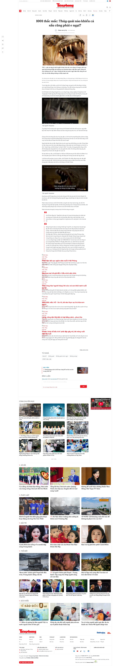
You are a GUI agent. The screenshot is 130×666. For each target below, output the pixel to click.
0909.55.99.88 (42, 649)
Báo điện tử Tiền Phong (65, 5)
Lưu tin (2, 44)
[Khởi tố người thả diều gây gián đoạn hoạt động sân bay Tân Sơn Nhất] (34, 506)
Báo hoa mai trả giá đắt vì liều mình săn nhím (59, 273)
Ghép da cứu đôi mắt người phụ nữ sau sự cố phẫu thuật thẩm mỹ (64, 623)
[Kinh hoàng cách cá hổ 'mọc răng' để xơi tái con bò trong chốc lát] (82, 370)
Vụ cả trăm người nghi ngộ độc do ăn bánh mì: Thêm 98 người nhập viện (95, 623)
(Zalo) (47, 649)
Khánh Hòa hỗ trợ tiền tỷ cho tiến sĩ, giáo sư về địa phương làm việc (77, 436)
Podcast (52, 637)
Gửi (83, 386)
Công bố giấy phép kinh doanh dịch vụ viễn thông (54, 418)
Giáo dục (90, 11)
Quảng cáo (92, 1)
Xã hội (24, 11)
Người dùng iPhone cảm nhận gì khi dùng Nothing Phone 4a (29, 454)
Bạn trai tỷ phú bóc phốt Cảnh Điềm (95, 545)
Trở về (2, 52)
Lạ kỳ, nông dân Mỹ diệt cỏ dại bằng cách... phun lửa (62, 317)
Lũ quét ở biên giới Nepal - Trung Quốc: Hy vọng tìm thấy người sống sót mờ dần (63, 574)
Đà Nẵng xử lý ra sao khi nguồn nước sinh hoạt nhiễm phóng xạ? (29, 436)
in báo (86, 15)
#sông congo (73, 356)
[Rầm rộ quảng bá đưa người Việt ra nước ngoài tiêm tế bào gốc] (34, 612)
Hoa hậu (101, 11)
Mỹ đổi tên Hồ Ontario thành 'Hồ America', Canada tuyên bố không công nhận (28, 595)
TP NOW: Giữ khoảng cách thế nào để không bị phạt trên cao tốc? (95, 518)
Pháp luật (60, 11)
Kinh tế (29, 11)
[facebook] (107, 1)
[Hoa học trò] (109, 633)
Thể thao (66, 11)
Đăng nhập (44, 379)
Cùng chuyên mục (26, 401)
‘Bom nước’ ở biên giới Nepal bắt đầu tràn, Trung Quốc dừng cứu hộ (32, 573)
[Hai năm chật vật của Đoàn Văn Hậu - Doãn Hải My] (65, 534)
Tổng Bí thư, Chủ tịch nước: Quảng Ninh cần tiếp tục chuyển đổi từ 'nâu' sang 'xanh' (63, 489)
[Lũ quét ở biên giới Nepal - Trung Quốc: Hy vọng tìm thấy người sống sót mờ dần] (65, 562)
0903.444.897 (60, 649)
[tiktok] (81, 651)
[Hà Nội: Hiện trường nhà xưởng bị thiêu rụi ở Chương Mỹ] (65, 506)
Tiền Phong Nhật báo (57, 1)
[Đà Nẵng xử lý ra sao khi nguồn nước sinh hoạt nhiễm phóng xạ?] (30, 427)
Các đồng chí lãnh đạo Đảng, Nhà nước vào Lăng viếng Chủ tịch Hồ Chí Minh (33, 488)
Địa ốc (39, 11)
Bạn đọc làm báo (27, 662)
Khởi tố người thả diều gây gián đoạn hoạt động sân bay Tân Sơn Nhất (33, 518)
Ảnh (40, 637)
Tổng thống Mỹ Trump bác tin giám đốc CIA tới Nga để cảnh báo (76, 594)
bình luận (89, 15)
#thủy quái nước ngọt (62, 356)
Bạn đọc (82, 641)
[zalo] (85, 651)
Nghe (2, 36)
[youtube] (110, 1)
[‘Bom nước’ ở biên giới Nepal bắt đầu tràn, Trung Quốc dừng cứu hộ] (34, 562)
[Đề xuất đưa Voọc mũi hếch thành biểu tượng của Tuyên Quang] (77, 410)
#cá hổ (44, 356)
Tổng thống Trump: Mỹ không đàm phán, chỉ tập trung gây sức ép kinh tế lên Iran (53, 595)
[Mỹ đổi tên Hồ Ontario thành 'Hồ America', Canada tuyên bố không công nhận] (29, 585)
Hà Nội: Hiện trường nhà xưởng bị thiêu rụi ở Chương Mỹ (64, 518)
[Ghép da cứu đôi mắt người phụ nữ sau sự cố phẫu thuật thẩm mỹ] (65, 612)
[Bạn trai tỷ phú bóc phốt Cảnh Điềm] (96, 534)
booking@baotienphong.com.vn (45, 651)
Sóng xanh (34, 11)
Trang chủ (20, 11)
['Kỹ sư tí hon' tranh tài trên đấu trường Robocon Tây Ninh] (77, 445)
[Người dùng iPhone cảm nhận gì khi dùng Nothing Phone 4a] (30, 445)
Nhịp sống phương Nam (34, 644)
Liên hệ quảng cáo (42, 647)
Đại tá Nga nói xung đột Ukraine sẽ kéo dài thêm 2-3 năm (94, 573)
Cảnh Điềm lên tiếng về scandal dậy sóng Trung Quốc (32, 546)
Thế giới (50, 11)
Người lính (72, 11)
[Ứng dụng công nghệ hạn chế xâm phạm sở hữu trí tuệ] (54, 445)
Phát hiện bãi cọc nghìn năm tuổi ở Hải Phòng (59, 261)
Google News (92, 15)
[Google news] (89, 651)
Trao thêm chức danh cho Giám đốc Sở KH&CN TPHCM (53, 436)
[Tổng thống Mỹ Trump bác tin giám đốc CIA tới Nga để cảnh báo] (76, 585)
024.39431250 (24, 652)
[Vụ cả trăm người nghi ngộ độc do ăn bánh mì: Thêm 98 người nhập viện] (96, 612)
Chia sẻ (2, 40)
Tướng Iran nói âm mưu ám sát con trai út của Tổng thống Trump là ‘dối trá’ (100, 595)
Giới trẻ (55, 11)
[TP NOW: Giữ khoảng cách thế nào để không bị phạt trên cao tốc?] (96, 506)
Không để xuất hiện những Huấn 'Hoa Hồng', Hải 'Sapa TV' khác (95, 488)
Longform (62, 637)
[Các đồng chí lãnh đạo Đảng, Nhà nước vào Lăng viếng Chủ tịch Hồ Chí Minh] (34, 476)
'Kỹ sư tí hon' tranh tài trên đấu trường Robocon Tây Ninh (76, 454)
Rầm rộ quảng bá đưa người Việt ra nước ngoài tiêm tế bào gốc (33, 623)
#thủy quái (51, 356)
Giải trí (84, 11)
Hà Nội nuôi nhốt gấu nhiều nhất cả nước (29, 418)
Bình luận (2, 48)
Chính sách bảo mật (99, 647)
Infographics (73, 637)
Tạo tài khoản (53, 379)
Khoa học (95, 11)
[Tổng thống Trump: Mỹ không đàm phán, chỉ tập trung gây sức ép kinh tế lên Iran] (53, 585)
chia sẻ (80, 15)
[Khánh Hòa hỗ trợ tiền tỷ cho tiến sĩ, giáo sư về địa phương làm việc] (77, 427)
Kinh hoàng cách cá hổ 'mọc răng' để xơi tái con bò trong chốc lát (58, 370)
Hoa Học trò (78, 1)
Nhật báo (31, 637)
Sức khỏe (45, 11)
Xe (76, 11)
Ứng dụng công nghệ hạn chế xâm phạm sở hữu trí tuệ (52, 454)
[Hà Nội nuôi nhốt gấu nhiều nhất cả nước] (30, 410)
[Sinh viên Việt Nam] (101, 633)
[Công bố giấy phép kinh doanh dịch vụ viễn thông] (54, 410)
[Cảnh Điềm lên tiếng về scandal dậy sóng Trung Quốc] (34, 534)
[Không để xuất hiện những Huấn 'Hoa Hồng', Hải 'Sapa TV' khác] (96, 476)
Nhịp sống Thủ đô (23, 644)
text (83, 15)
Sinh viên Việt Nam (68, 1)
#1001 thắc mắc (47, 359)
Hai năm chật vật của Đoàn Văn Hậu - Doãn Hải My (64, 546)
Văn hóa (80, 11)
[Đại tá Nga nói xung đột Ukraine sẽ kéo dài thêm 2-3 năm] (96, 562)
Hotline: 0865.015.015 (45, 1)
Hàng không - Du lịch (94, 641)
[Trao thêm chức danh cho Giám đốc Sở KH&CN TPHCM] (54, 427)
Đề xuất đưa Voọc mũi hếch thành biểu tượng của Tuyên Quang (76, 418)
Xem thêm (110, 11)
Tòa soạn (85, 1)
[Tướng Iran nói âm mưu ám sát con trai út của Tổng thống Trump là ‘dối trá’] (100, 585)
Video (105, 11)
